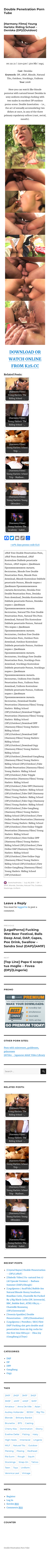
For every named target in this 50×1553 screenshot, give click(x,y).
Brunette (10, 1423)
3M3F (8, 1401)
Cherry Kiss (11, 1429)
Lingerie (37, 1440)
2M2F (16, 1395)
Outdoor (38, 885)
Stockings (8, 888)
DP (38, 883)
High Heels (11, 1440)
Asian (37, 1406)
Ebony (39, 1429)
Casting (29, 1423)
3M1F (24, 1395)
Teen (7, 1467)
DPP (9, 1366)
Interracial (25, 1440)
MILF (7, 1445)
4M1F (16, 1401)
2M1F (6, 885)
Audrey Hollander (14, 1412)
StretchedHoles (14, 883)
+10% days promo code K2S (25, 544)
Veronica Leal (12, 1473)
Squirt (31, 1456)
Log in (10, 1500)
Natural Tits (29, 885)
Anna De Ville (24, 1406)
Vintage (26, 1473)
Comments (15, 1507)
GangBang (12, 1369)
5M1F (34, 1401)
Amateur (9, 1406)
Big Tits (40, 1412)
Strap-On (23, 1462)
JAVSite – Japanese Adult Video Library (24, 1055)
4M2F (25, 1401)
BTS (20, 1423)
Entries (13, 1504)
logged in (22, 907)
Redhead (32, 1451)
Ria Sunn (10, 1456)
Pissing (20, 1451)
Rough (21, 1456)
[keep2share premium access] (25, 1011)
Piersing (9, 1451)
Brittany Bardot (24, 1417)
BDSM (30, 1412)
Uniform (16, 888)
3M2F (33, 1395)
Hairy (35, 1434)
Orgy (9, 1373)
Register (11, 1496)
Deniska (19, 885)
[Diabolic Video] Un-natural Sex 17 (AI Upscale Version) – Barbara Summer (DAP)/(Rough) (25, 1281)
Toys (15, 1467)
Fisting (26, 1434)
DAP (9, 1358)
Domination (26, 1429)
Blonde (12, 885)
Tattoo (34, 1462)
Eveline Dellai (12, 1434)
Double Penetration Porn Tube (16, 1548)
